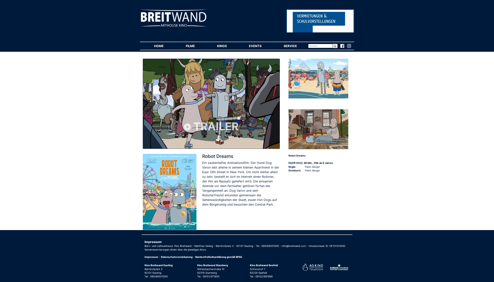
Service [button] (296, 46)
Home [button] (164, 46)
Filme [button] (196, 46)
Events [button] (260, 46)
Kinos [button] (227, 46)
